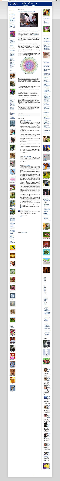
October (45, 298)
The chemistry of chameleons (12, 110)
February (45, 335)
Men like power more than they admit (47, 325)
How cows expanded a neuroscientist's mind (46, 62)
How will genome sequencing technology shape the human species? (12, 233)
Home (29, 231)
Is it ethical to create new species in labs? (12, 236)
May (45, 303)
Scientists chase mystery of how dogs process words (47, 113)
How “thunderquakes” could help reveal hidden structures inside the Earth (47, 201)
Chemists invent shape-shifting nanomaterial (47, 86)
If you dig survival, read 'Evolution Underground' (12, 117)
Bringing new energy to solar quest (47, 323)
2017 (44, 287)
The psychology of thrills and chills (12, 107)
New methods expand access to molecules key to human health (47, 41)
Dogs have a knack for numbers (12, 43)
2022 (44, 281)
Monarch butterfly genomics (12, 40)
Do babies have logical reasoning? (12, 230)
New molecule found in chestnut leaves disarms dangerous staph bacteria (47, 98)
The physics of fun (12, 103)
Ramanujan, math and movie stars (12, 54)
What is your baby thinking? (46, 319)
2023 (44, 280)
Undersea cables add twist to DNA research (48, 397)
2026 (44, 277)
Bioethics (11, 14)
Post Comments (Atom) (24, 232)
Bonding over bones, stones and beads (46, 115)
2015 (44, 289)
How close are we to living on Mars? (12, 228)
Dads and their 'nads (46, 132)
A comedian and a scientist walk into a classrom (12, 105)
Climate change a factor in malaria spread (47, 328)
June (45, 302)
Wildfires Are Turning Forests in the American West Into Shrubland (46, 205)
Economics (11, 18)
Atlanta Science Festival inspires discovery (12, 102)
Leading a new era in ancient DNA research (46, 87)
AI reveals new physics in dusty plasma (47, 45)
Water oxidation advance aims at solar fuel (46, 321)
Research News (12, 327)
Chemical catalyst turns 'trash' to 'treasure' (47, 110)
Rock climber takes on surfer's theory (26, 11)
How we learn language (47, 312)
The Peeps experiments (11, 52)
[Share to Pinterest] (22, 113)
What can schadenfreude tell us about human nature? (12, 224)
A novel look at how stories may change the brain (48, 370)
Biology (13, 14)
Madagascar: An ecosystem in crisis (12, 55)
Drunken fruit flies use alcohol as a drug (12, 61)
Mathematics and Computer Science (24, 115)
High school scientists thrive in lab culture (47, 317)
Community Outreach (11, 17)
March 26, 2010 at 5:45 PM (27, 120)
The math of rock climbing (12, 70)
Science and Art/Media (12, 26)
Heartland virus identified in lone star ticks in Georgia (47, 78)
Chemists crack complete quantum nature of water (47, 73)
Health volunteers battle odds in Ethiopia (47, 330)
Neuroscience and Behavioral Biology (12, 22)
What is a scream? (12, 219)
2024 (44, 279)
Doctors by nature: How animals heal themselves (47, 43)
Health (14, 18)
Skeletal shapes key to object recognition (12, 46)
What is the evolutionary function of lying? (12, 226)
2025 (44, 278)
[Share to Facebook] (21, 113)
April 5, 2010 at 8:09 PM (27, 165)
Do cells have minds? (12, 241)
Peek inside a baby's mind (47, 96)
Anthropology (12, 13)
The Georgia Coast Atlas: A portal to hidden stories (47, 91)
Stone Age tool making (12, 67)
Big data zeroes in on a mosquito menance (46, 82)
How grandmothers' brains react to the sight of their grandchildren (47, 80)
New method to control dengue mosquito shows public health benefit (47, 23)
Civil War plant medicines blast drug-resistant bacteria (47, 107)
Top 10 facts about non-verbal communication (48, 388)
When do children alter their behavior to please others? (12, 221)
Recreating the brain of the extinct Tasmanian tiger (47, 123)
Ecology (14, 17)
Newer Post (19, 231)
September (45, 299)
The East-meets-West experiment (47, 311)
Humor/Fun (11, 19)
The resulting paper (35, 34)
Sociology (11, 28)
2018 (44, 286)
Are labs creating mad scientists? (47, 313)
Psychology (12, 24)
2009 (44, 338)
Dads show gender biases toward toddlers (47, 120)
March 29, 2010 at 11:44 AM (27, 156)
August (45, 300)
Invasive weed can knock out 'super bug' (47, 122)
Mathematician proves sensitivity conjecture (46, 100)
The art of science (12, 113)
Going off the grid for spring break (46, 309)
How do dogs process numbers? (12, 218)
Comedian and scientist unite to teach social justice (47, 75)
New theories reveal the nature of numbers (48, 444)
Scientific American (46, 199)
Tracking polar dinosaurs (12, 63)
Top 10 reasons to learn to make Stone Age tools (47, 127)
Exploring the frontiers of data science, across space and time (47, 39)
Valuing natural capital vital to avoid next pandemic (46, 84)
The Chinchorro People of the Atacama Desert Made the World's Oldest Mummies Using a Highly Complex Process (47, 210)
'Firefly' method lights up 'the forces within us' (47, 90)
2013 (44, 291)
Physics (29, 115)
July (45, 301)
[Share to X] (20, 113)
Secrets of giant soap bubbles (12, 109)
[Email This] (18, 113)
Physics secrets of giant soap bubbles (12, 42)
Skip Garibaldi (35, 31)
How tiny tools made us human (12, 47)
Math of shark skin (12, 118)
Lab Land (11, 326)
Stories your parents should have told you (47, 332)
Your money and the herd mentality (46, 334)
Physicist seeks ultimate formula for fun (47, 71)
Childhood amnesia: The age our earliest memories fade (47, 131)
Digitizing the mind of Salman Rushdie (47, 327)
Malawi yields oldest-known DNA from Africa (12, 50)
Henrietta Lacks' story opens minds (47, 307)
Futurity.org (45, 213)
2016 (44, 288)
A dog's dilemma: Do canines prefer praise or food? (48, 379)
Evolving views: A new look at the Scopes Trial (47, 49)
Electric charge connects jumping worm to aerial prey (47, 21)
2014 (44, 290)
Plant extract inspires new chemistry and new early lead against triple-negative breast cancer (47, 47)
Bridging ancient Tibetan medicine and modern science (47, 126)
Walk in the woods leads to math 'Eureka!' (12, 65)
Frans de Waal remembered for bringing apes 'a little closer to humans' (47, 66)
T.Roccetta (21, 210)
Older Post (38, 231)
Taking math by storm (46, 88)
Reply (21, 207)
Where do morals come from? (12, 239)
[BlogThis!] (19, 113)
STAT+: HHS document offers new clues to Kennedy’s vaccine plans (47, 218)
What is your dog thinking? (12, 59)
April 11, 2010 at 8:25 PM (26, 210)
